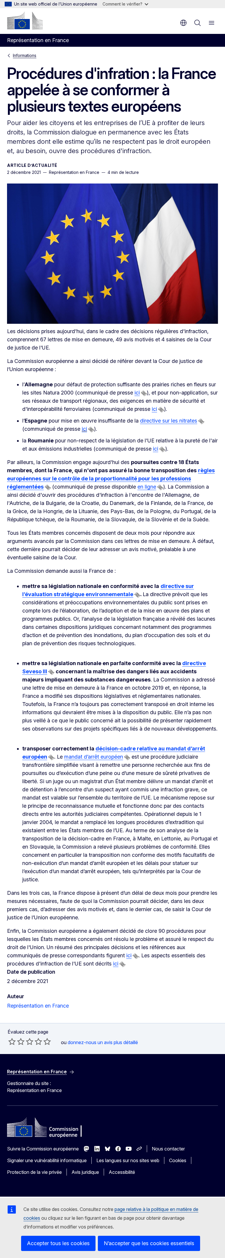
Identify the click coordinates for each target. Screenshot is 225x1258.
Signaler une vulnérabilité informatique (47, 1160)
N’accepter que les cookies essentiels (149, 1243)
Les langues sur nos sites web (127, 1160)
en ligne (146, 487)
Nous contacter (168, 1149)
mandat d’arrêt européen (93, 757)
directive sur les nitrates (168, 421)
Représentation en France (38, 1006)
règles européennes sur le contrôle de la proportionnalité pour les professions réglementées (111, 478)
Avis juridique (85, 1172)
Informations (24, 55)
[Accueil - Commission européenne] (25, 20)
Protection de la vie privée (34, 1172)
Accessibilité (122, 1172)
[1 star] (12, 1041)
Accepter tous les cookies (58, 1243)
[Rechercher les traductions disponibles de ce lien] (144, 393)
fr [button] (183, 22)
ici (137, 393)
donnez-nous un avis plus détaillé (103, 1042)
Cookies (177, 1160)
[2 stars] (16, 1041)
